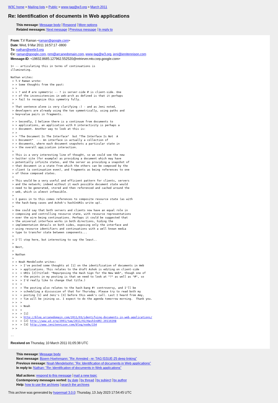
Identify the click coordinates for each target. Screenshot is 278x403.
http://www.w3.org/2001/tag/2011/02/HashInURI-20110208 (73, 320)
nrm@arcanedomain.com (65, 54)
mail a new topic (85, 375)
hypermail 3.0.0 (64, 392)
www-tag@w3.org (74, 7)
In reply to (106, 29)
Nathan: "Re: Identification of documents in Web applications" (77, 368)
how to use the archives (42, 384)
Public (53, 7)
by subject (103, 380)
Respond (69, 25)
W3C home (16, 7)
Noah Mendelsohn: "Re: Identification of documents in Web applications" (99, 363)
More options (88, 25)
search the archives (75, 384)
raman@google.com (53, 40)
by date (73, 380)
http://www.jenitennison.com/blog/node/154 (63, 324)
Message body (50, 25)
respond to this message (53, 375)
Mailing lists (36, 7)
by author (120, 380)
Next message (56, 29)
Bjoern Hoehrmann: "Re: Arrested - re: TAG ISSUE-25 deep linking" (88, 358)
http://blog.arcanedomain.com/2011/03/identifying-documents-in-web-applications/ (88, 317)
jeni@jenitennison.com (129, 54)
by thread (87, 380)
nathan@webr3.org (30, 49)
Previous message (82, 29)
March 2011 (98, 7)
